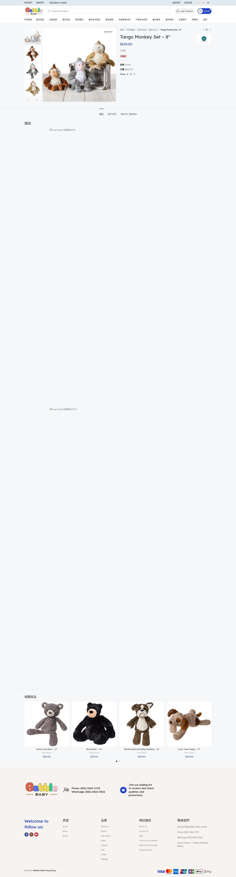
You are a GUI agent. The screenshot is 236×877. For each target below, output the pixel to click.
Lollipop (104, 845)
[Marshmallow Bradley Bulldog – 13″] (141, 724)
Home (65, 826)
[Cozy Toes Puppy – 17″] (189, 724)
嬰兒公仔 (153, 30)
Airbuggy (104, 859)
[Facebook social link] (198, 3)
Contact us (143, 831)
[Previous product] (203, 29)
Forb (103, 850)
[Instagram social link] (203, 3)
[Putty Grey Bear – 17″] (46, 724)
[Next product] (210, 29)
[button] (28, 100)
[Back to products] (206, 29)
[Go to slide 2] (119, 761)
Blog (141, 836)
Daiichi (104, 831)
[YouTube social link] (208, 3)
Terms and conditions (148, 840)
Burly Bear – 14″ (94, 749)
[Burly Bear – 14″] (94, 724)
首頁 (122, 30)
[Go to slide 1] (116, 761)
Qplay (103, 840)
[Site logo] (34, 11)
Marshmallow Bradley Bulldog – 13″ (141, 749)
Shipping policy (145, 850)
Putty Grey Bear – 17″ (46, 749)
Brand (65, 836)
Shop (65, 831)
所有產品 (131, 30)
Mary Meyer (47, 752)
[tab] (101, 113)
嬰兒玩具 (142, 30)
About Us (143, 826)
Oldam (104, 854)
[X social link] (131, 74)
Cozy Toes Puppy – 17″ (189, 749)
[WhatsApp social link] (134, 74)
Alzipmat (104, 826)
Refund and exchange (148, 845)
